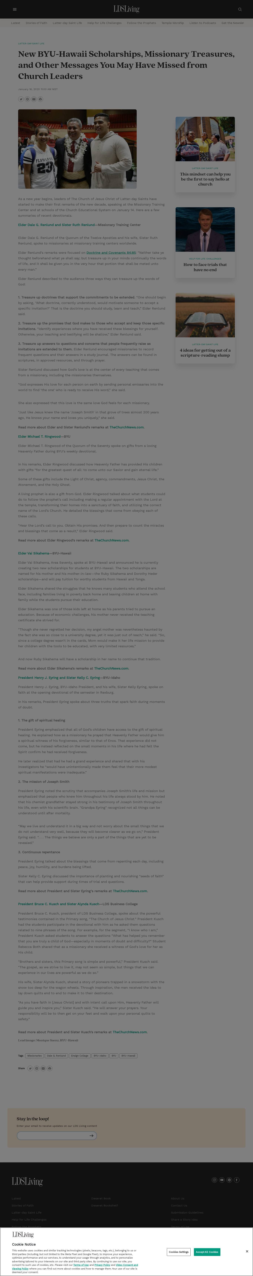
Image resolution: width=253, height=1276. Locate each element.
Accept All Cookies (207, 1252)
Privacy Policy (102, 1265)
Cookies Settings (179, 1252)
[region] (126, 1251)
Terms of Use (81, 1265)
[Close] (247, 1251)
